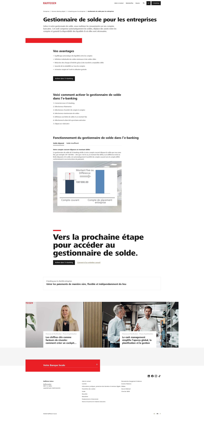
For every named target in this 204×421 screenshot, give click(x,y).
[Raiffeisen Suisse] (50, 3)
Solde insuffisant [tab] (72, 143)
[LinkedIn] (149, 376)
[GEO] (97, 364)
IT (160, 413)
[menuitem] (119, 3)
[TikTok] (159, 376)
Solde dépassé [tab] (58, 143)
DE (154, 413)
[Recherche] (143, 3)
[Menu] (148, 3)
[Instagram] (156, 376)
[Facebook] (152, 376)
